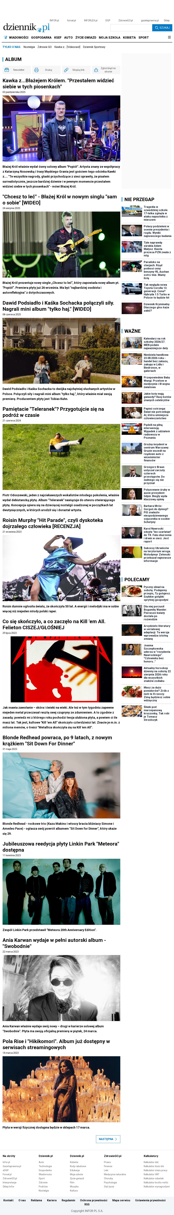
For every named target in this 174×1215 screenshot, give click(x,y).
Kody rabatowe (78, 1166)
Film (72, 1182)
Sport (42, 1178)
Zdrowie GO (45, 47)
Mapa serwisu (121, 1200)
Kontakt (8, 1200)
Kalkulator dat (151, 1162)
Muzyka (74, 1186)
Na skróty (9, 1156)
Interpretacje (9, 1182)
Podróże (43, 1186)
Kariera (52, 1200)
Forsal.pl (7, 1174)
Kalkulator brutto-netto (156, 1182)
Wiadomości (45, 1174)
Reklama (36, 1200)
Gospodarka (45, 1170)
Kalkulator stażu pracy (155, 1170)
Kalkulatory (151, 1156)
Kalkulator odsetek (154, 1178)
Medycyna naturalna (115, 1174)
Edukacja (75, 1170)
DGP (108, 20)
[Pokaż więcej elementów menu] (169, 37)
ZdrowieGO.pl (125, 20)
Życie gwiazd (77, 1178)
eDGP (6, 1170)
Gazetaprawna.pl (12, 1166)
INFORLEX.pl (90, 20)
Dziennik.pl (46, 1156)
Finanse (108, 1166)
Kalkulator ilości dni (154, 1166)
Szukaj (165, 27)
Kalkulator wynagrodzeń (157, 1186)
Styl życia (109, 1186)
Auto (41, 1162)
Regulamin (68, 1200)
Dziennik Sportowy (94, 47)
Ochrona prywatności (93, 1200)
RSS (87, 1204)
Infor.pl (6, 1162)
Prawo (107, 1162)
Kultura (74, 1190)
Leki (106, 1170)
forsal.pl (71, 20)
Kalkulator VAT (151, 1174)
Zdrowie (43, 1182)
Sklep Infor (8, 1186)
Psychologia (110, 1182)
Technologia (45, 1166)
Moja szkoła (76, 1174)
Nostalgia (29, 47)
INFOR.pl (54, 20)
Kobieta (74, 1162)
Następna (106, 1139)
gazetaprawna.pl (150, 20)
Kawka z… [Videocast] (67, 47)
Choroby (108, 1178)
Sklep (167, 20)
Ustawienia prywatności (150, 1200)
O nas (22, 1200)
